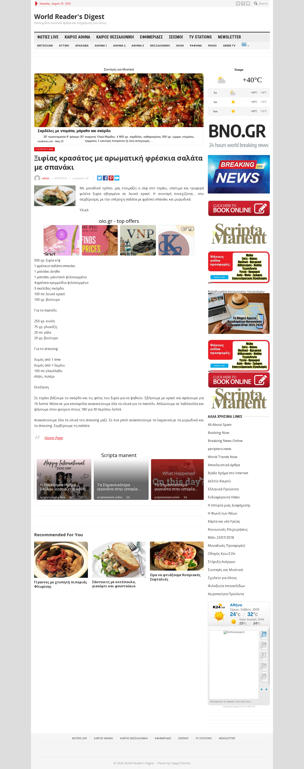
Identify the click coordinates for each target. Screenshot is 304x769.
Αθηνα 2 (119, 45)
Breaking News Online (225, 440)
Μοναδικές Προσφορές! (226, 545)
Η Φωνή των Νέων (222, 513)
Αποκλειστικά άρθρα (224, 465)
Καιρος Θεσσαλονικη (115, 37)
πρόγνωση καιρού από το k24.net (239, 707)
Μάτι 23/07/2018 (221, 537)
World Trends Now (222, 457)
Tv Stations (200, 37)
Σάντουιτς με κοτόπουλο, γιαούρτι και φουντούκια (114, 584)
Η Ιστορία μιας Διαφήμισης (229, 505)
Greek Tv (229, 45)
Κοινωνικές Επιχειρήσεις (228, 529)
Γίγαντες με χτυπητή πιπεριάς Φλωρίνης (60, 584)
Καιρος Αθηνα (77, 37)
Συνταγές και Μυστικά (225, 569)
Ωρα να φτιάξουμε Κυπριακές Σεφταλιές (175, 577)
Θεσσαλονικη (160, 45)
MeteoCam (45, 45)
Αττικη (64, 45)
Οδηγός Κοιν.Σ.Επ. (222, 553)
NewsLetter (229, 37)
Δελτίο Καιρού (219, 481)
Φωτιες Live (48, 37)
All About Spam (219, 424)
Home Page (53, 437)
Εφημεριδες (151, 37)
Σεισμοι (176, 37)
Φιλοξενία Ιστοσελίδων (226, 586)
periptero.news (219, 449)
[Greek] (244, 45)
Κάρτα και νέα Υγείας (224, 521)
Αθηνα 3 (138, 45)
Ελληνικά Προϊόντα (223, 489)
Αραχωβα (82, 45)
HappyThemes (180, 763)
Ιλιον (180, 45)
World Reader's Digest (69, 16)
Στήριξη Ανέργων (221, 561)
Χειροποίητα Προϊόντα (226, 594)
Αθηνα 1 (101, 45)
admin (45, 178)
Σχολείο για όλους (222, 578)
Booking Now (218, 432)
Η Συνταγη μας (44, 149)
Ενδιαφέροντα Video (224, 497)
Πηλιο (212, 45)
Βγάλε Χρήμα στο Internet (228, 473)
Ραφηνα (196, 45)
